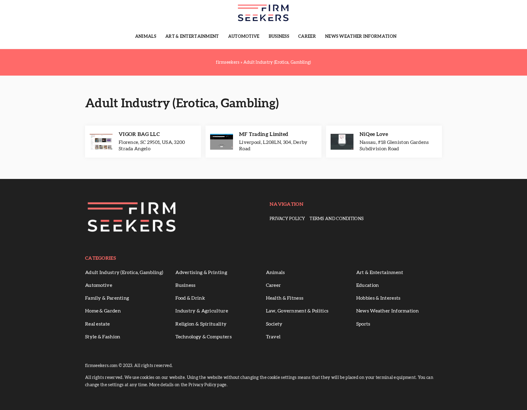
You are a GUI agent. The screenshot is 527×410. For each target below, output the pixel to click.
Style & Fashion (102, 336)
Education (367, 285)
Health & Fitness (285, 298)
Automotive (244, 36)
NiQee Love (374, 134)
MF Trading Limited (263, 134)
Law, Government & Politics (297, 310)
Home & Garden (103, 310)
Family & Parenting (107, 298)
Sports (363, 324)
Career (307, 36)
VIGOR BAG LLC (139, 134)
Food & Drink (190, 298)
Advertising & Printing (201, 272)
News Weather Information (360, 36)
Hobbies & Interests (378, 298)
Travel (273, 336)
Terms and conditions (337, 219)
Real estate (97, 324)
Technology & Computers (203, 336)
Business (279, 36)
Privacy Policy (287, 219)
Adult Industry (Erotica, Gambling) (124, 272)
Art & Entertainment (192, 36)
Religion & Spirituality (201, 324)
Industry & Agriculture (201, 310)
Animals (145, 36)
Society (274, 324)
